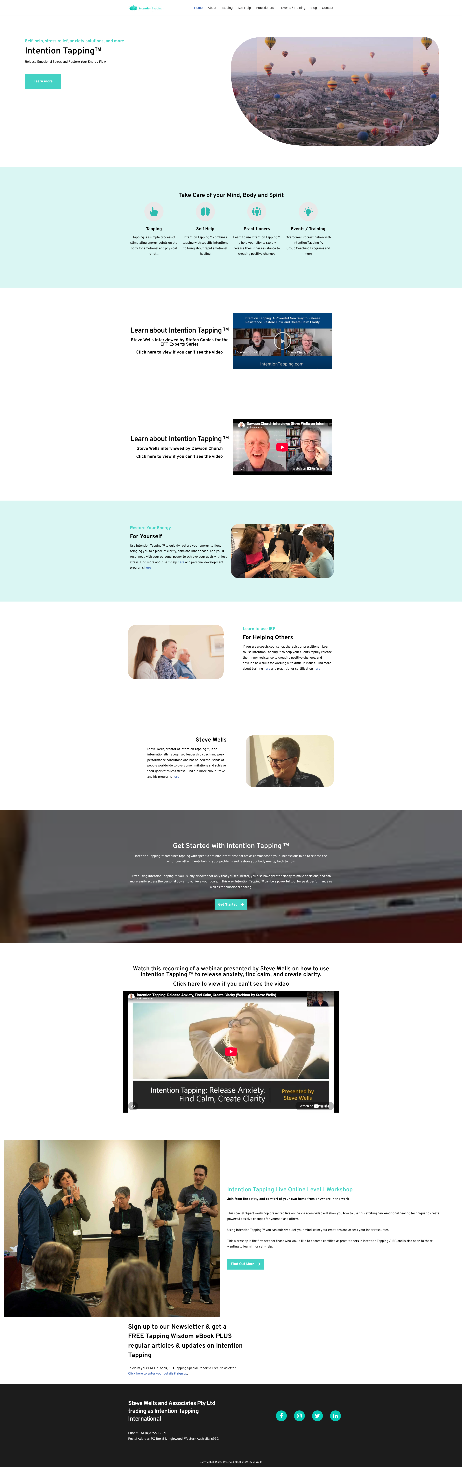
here (181, 562)
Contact (327, 8)
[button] (275, 7)
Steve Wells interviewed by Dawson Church (180, 448)
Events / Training (293, 8)
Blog (313, 8)
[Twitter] (317, 1415)
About (212, 8)
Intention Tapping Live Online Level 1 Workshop (290, 1190)
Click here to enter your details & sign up (157, 1374)
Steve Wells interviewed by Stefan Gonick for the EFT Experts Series (179, 342)
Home (198, 8)
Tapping (227, 8)
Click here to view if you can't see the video (179, 352)
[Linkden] (335, 1415)
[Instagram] (299, 1415)
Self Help (244, 8)
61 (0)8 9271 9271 (153, 1433)
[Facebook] (281, 1415)
